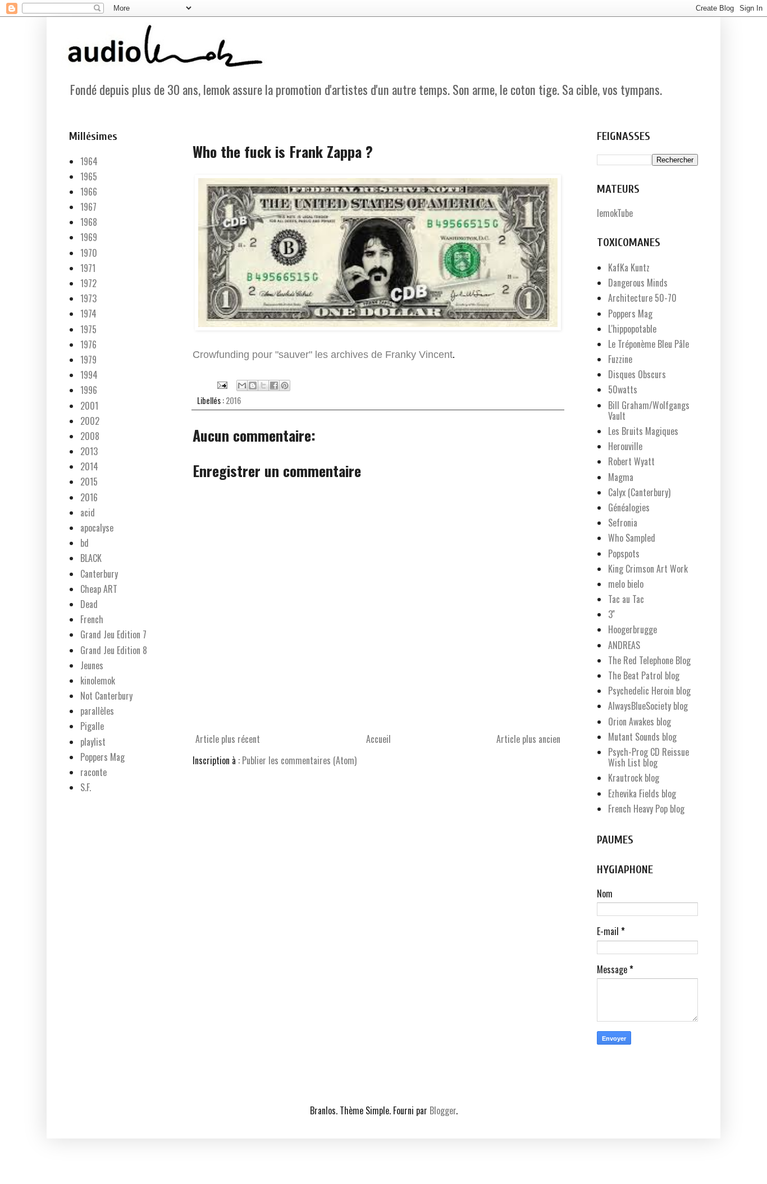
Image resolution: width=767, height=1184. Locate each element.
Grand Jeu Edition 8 (113, 650)
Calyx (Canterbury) (639, 492)
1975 (88, 329)
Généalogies (629, 507)
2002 (89, 421)
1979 (88, 359)
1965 (88, 176)
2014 (89, 466)
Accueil (378, 739)
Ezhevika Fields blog (642, 793)
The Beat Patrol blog (643, 675)
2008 (89, 436)
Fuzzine (620, 359)
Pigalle (92, 726)
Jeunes (91, 665)
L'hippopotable (632, 328)
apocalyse (96, 527)
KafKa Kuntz (629, 267)
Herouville (625, 446)
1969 (88, 237)
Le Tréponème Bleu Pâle (648, 344)
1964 (89, 161)
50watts (622, 389)
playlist (93, 741)
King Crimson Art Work (648, 568)
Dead (89, 604)
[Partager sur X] (263, 385)
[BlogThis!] (252, 385)
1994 (89, 375)
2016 (233, 400)
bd (84, 543)
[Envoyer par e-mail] (242, 385)
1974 (88, 313)
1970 (88, 253)
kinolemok (97, 680)
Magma (620, 477)
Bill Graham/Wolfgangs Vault (649, 410)
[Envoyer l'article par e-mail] (221, 383)
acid (87, 512)
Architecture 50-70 (642, 298)
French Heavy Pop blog (646, 808)
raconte (93, 772)
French (91, 619)
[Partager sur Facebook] (274, 385)
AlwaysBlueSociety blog (648, 706)
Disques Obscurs (637, 374)
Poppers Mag (102, 757)
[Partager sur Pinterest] (284, 385)
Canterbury (99, 573)
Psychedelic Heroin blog (649, 690)
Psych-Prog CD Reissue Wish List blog (648, 757)
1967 (88, 207)
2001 (89, 405)
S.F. (85, 787)
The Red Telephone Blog (649, 660)
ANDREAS (624, 645)
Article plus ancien (528, 739)
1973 (88, 298)
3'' (611, 614)
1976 (88, 344)
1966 (88, 191)
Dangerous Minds (638, 282)
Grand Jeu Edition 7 (113, 634)
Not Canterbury (106, 695)
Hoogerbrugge (632, 629)
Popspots (624, 553)
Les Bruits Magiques (643, 431)
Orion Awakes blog (639, 721)
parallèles (97, 711)
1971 (87, 268)
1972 (88, 283)
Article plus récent (227, 739)
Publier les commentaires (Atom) (299, 760)
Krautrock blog (633, 777)
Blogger (443, 1110)
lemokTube (615, 213)
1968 (88, 222)
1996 (88, 390)
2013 (89, 451)
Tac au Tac (626, 599)
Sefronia (622, 522)
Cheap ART (98, 589)
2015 (89, 481)
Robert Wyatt (631, 461)
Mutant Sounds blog (642, 736)
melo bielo (625, 584)
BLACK (91, 558)
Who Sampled (631, 538)
